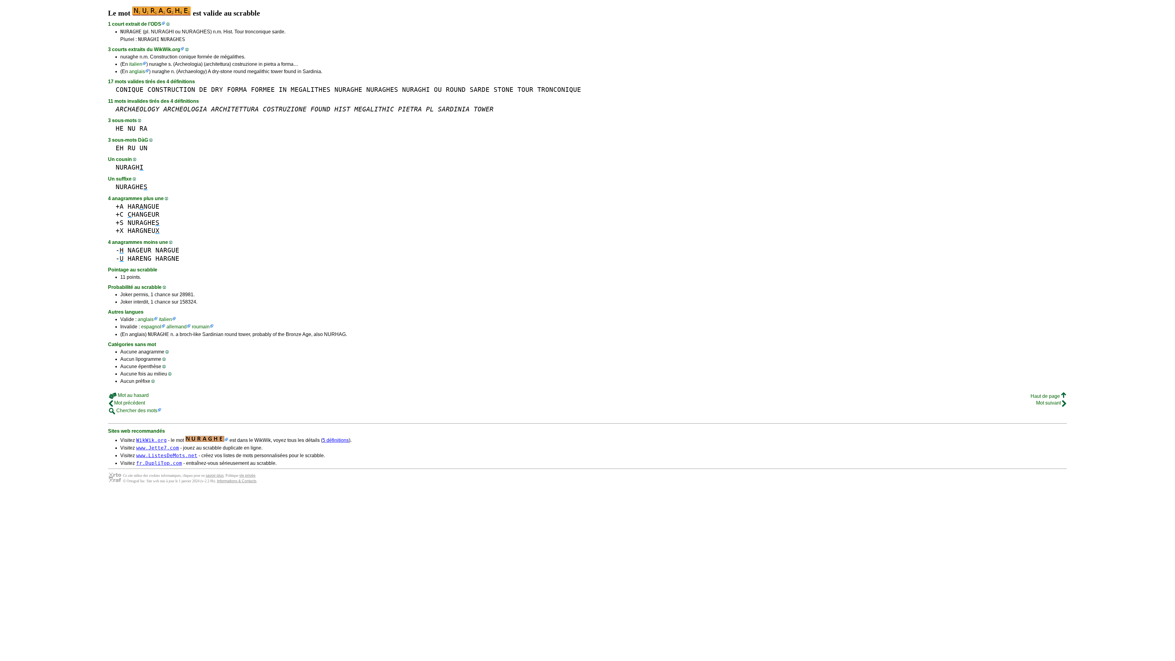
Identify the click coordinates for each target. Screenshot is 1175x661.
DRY (217, 89)
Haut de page (1046, 396)
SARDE (480, 89)
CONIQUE (130, 89)
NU (132, 128)
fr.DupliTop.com (159, 463)
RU (132, 148)
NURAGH (130, 167)
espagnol (151, 326)
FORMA (237, 89)
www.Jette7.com (157, 448)
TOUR (525, 89)
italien (135, 64)
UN (143, 148)
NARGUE (167, 250)
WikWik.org (167, 49)
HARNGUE (143, 206)
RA (143, 128)
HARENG (139, 258)
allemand (176, 326)
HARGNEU (143, 230)
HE (120, 128)
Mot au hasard (133, 395)
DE (203, 89)
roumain (201, 326)
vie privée (247, 475)
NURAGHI (148, 39)
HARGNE (167, 258)
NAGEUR (139, 250)
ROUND (456, 89)
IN (283, 89)
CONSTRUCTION (171, 89)
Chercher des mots (136, 410)
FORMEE (263, 89)
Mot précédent (129, 402)
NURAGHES (173, 39)
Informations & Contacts (236, 481)
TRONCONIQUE (559, 89)
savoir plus (215, 475)
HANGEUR (143, 214)
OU (438, 89)
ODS (156, 24)
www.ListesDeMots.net (166, 455)
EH (120, 148)
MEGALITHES (310, 89)
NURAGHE (131, 32)
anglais (137, 71)
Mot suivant (1049, 402)
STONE (503, 89)
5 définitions (336, 440)
